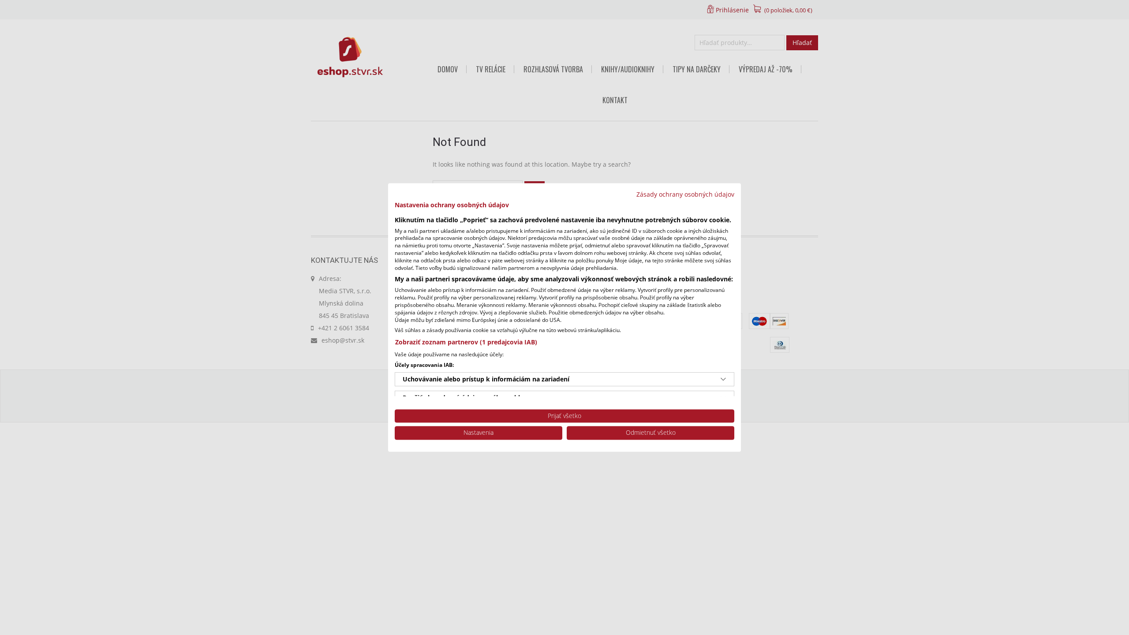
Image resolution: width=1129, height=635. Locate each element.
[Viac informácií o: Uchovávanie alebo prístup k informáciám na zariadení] (723, 379)
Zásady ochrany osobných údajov (685, 194)
